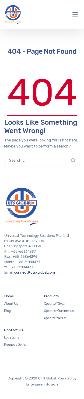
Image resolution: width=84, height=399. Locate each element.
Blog (7, 311)
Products (51, 296)
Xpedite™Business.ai (59, 311)
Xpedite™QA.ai (54, 304)
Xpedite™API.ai (55, 318)
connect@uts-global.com (34, 272)
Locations (11, 337)
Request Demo (15, 345)
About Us (11, 304)
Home (9, 296)
